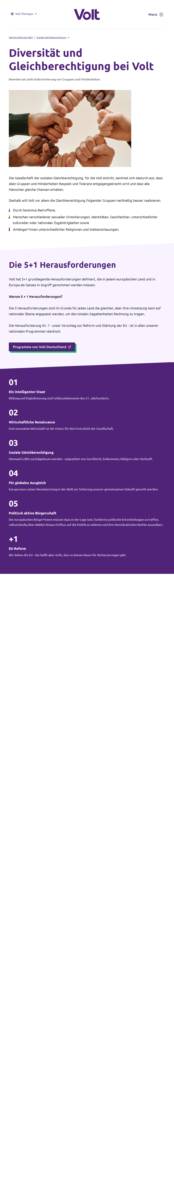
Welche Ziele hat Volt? (21, 37)
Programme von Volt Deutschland (39, 347)
